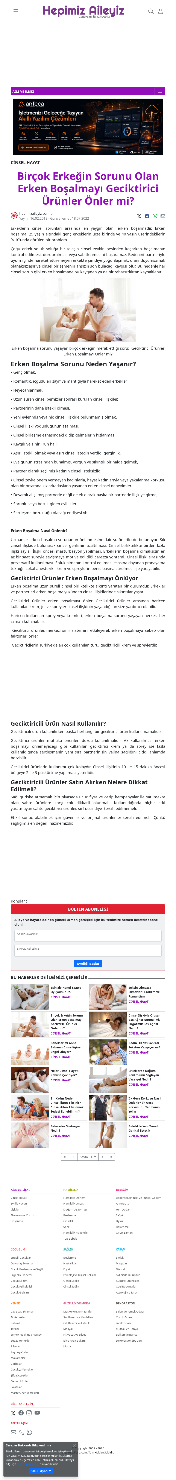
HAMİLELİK (71, 1190)
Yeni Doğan (123, 1209)
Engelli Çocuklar (21, 1257)
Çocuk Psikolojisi (21, 1286)
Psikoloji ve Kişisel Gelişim (79, 1275)
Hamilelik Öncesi (73, 1203)
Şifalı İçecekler (20, 1375)
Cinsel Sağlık (71, 1286)
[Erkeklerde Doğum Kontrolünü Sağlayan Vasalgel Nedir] (108, 1079)
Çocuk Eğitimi (19, 1281)
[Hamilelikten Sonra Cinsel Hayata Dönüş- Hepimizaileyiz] (30, 1052)
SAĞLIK (68, 1249)
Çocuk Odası (124, 1317)
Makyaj (68, 1329)
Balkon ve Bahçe (126, 1334)
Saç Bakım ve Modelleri (78, 1317)
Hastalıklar (70, 1263)
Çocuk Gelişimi (20, 1292)
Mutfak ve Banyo (127, 1329)
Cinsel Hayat (19, 1198)
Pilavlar (15, 1346)
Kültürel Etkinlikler (127, 1281)
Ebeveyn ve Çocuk (22, 1215)
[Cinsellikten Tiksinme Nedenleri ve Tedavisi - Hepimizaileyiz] (30, 1107)
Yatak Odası (123, 1323)
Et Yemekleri (18, 1317)
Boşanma (17, 1221)
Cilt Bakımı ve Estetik (76, 1323)
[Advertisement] (88, 55)
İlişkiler (15, 1209)
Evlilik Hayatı (19, 1203)
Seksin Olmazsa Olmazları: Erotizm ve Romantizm (144, 992)
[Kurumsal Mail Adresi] (14, 1432)
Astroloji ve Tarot (126, 1292)
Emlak (120, 1257)
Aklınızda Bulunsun (128, 1275)
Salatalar (16, 1387)
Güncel (120, 1269)
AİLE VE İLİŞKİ (20, 1190)
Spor (66, 1227)
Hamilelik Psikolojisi (75, 1232)
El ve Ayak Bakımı (74, 1340)
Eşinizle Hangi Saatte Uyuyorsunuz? (66, 990)
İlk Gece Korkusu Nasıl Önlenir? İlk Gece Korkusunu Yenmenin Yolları (145, 1105)
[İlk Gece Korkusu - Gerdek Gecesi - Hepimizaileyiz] (108, 1107)
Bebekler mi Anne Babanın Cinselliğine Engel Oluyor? (65, 1047)
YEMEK (15, 1303)
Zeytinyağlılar (19, 1352)
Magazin (121, 1263)
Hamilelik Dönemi (74, 1198)
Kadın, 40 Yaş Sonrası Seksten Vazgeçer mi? (144, 1045)
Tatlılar (15, 1329)
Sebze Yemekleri (21, 1340)
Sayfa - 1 (86, 1157)
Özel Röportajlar (126, 1286)
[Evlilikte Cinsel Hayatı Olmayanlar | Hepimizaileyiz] (108, 996)
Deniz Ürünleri (20, 1381)
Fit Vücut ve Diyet (74, 1334)
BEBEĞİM (122, 1190)
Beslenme (69, 1215)
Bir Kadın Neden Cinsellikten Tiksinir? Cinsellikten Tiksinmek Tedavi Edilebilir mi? (67, 1105)
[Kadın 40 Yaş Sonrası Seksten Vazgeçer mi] (108, 1052)
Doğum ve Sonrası (75, 1209)
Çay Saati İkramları (22, 1311)
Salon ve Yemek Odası (130, 1311)
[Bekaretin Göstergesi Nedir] (30, 1135)
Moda (67, 1346)
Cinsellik (68, 1221)
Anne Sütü (122, 1203)
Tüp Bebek (70, 1238)
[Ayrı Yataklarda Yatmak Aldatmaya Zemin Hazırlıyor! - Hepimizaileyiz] (30, 996)
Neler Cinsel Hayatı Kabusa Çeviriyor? (65, 1073)
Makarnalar (18, 1358)
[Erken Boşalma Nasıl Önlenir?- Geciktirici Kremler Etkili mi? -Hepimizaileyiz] (30, 1024)
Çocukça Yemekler (22, 1369)
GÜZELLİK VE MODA (76, 1303)
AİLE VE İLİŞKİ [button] (23, 91)
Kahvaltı (16, 1323)
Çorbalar (16, 1364)
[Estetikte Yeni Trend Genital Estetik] (108, 1135)
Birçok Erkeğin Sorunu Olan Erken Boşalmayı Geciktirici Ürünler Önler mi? (67, 1022)
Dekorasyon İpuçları (129, 1340)
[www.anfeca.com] (88, 126)
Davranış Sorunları (22, 1263)
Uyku (119, 1221)
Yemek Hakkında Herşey (26, 1334)
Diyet (66, 1269)
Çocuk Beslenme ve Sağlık (27, 1269)
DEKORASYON (125, 1303)
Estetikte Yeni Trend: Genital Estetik (144, 1128)
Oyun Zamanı (124, 1232)
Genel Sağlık (71, 1281)
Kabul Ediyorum (41, 1471)
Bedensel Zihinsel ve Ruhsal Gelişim (138, 1198)
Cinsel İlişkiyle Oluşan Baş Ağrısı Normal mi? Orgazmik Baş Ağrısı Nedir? (145, 1022)
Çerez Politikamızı (28, 1464)
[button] (16, 11)
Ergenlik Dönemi (21, 1275)
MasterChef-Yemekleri (25, 1393)
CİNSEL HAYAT (61, 997)
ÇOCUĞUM (18, 1249)
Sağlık (119, 1215)
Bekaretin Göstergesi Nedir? (66, 1128)
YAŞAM (120, 1249)
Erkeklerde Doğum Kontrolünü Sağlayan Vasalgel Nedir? (144, 1075)
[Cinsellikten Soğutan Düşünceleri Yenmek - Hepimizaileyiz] (30, 1079)
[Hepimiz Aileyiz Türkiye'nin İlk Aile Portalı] (83, 11)
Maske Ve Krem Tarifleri (78, 1311)
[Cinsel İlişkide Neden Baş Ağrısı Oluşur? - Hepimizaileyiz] (108, 1024)
